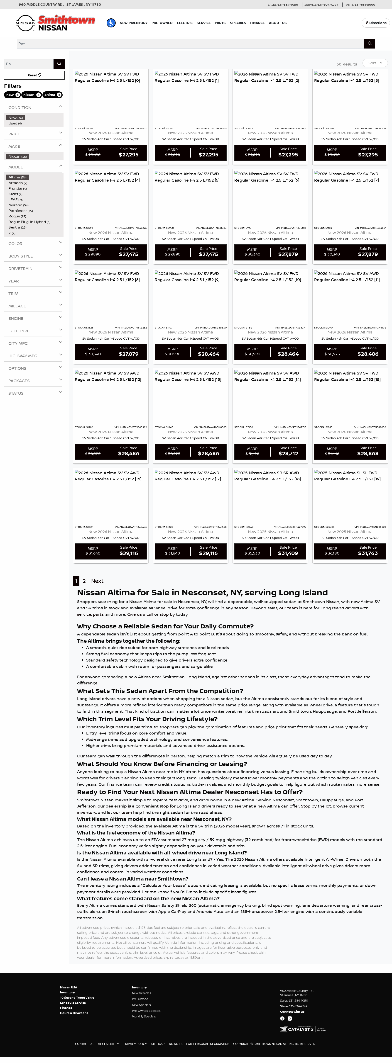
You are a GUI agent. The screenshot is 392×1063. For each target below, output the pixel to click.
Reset (32, 75)
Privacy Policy (135, 1044)
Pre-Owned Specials (146, 1011)
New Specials (141, 1005)
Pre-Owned (140, 999)
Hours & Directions (74, 1012)
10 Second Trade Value (77, 997)
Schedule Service (73, 1002)
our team (288, 608)
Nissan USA (68, 987)
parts (98, 614)
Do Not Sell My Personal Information (199, 1044)
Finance (66, 1007)
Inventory (67, 992)
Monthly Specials (144, 1016)
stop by (167, 614)
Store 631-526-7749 (293, 1006)
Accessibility (109, 1044)
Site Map (158, 1044)
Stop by (309, 806)
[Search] (369, 44)
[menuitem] (35, 118)
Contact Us (84, 1044)
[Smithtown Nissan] (55, 22)
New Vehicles (141, 993)
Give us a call (140, 614)
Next (97, 581)
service (84, 614)
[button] (111, 22)
